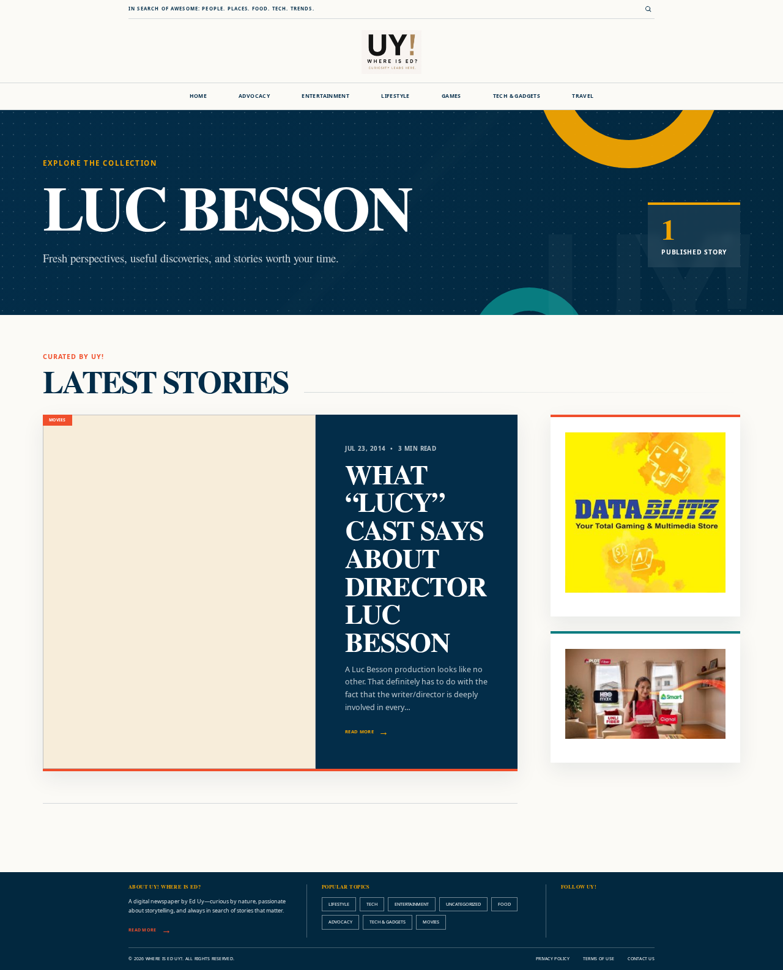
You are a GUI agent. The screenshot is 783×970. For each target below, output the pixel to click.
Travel (582, 96)
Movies (431, 922)
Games (451, 96)
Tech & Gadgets (516, 96)
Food (504, 904)
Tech (371, 904)
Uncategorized (463, 904)
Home (198, 96)
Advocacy (254, 96)
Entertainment (325, 96)
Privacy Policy (553, 958)
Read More (359, 731)
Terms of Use (598, 958)
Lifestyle (395, 96)
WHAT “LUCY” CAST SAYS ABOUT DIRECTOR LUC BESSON (415, 557)
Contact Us (641, 958)
